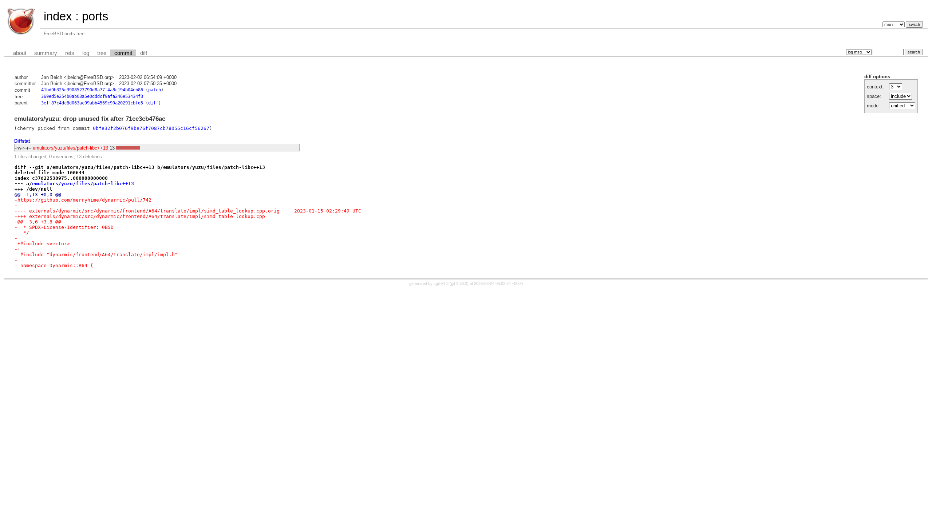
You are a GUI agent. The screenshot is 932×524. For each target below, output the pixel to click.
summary (45, 53)
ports (95, 16)
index (58, 16)
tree (101, 53)
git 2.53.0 (459, 283)
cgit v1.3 (441, 283)
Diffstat (22, 141)
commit (123, 53)
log (85, 53)
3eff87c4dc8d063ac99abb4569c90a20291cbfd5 (92, 103)
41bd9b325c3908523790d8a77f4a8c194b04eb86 (92, 89)
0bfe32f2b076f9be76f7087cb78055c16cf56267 (151, 128)
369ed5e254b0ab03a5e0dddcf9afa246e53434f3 (92, 96)
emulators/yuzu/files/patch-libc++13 (70, 148)
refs (69, 53)
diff (143, 53)
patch (154, 89)
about (19, 53)
